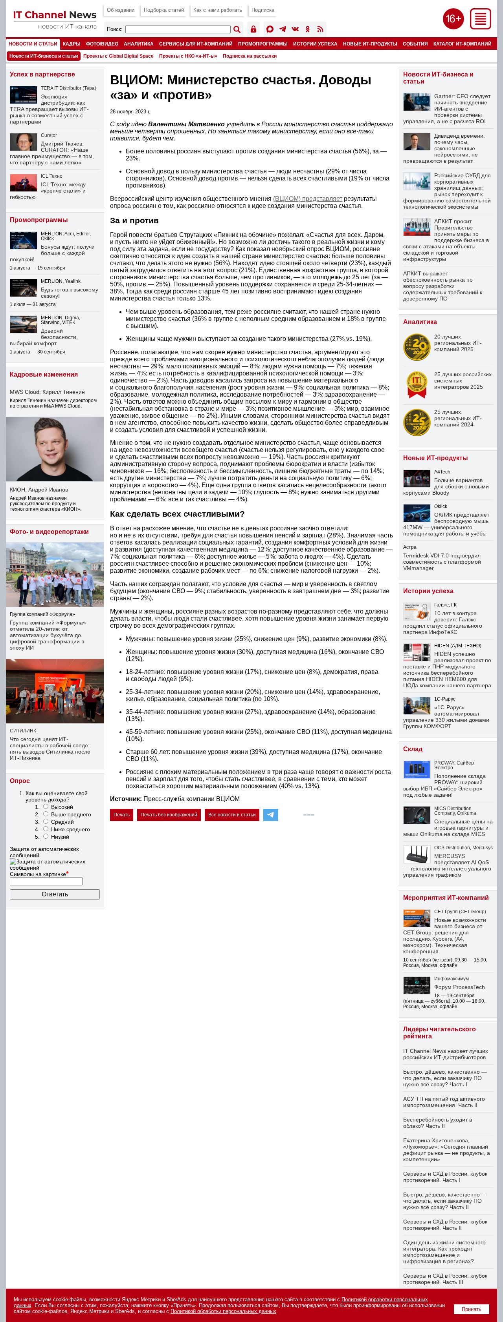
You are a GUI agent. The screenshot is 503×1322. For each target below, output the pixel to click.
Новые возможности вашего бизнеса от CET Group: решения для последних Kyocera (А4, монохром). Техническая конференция (444, 935)
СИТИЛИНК (23, 730)
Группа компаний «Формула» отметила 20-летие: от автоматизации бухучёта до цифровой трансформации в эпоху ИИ (48, 635)
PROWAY (444, 763)
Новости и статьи (33, 43)
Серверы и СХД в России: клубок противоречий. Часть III (445, 1279)
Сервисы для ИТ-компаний (196, 43)
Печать (122, 814)
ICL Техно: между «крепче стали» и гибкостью (48, 190)
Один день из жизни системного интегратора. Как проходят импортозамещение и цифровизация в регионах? (444, 1251)
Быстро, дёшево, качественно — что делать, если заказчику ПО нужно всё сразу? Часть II (445, 1200)
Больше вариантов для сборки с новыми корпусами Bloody (446, 486)
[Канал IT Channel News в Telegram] (282, 30)
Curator (49, 135)
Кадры (72, 43)
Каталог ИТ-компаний (462, 43)
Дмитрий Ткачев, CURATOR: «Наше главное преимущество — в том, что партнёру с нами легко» (52, 153)
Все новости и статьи (232, 814)
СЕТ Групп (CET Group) (460, 911)
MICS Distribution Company (453, 811)
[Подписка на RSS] (320, 30)
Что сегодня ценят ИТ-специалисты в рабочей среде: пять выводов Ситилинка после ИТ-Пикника (50, 748)
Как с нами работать (217, 10)
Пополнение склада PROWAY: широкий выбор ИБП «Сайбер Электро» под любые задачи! (444, 785)
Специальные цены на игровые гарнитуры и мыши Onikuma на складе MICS (448, 827)
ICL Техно (51, 176)
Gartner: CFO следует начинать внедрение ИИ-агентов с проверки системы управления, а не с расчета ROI (446, 108)
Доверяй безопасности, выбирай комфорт (44, 337)
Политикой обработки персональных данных (223, 1311)
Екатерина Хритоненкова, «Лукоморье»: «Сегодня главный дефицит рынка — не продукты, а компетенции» (446, 1149)
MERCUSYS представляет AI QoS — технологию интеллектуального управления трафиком (447, 865)
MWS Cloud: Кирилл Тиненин (47, 392)
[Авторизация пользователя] (253, 30)
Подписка (263, 10)
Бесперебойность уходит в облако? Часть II (437, 1122)
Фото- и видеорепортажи (49, 531)
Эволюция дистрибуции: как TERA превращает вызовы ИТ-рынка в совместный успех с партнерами (49, 109)
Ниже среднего (70, 829)
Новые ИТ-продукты (370, 43)
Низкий (60, 837)
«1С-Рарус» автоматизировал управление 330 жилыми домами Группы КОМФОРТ (446, 716)
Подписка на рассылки (250, 56)
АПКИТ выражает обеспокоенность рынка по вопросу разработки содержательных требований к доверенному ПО (442, 286)
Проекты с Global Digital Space (118, 56)
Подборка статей (164, 10)
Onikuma (466, 813)
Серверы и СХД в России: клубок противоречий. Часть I (445, 1177)
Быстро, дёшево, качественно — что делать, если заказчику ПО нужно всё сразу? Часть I (445, 1078)
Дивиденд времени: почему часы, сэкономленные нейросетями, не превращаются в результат (444, 148)
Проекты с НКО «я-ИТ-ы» (188, 56)
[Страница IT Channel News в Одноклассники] (307, 30)
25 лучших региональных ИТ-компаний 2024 (458, 418)
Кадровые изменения (44, 374)
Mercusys (482, 847)
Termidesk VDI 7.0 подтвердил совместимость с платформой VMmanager (442, 561)
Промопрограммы (263, 43)
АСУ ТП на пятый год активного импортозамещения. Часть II (444, 1102)
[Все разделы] (480, 27)
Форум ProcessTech (459, 987)
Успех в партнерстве (42, 74)
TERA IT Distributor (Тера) (68, 88)
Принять (471, 1309)
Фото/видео (102, 43)
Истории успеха (315, 43)
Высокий (62, 807)
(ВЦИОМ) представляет (307, 198)
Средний (62, 822)
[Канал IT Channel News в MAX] (270, 30)
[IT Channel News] (55, 26)
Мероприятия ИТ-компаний (446, 897)
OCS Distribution (452, 847)
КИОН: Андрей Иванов (39, 489)
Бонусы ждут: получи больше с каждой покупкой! (52, 253)
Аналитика (139, 43)
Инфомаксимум (451, 978)
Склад (412, 749)
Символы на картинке (39, 874)
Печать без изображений (169, 814)
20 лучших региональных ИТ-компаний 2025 (458, 342)
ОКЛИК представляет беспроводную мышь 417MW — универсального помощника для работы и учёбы (446, 524)
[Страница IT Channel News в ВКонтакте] (295, 30)
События (415, 43)
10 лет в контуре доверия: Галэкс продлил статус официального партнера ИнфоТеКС (442, 622)
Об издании (120, 10)
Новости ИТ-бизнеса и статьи (43, 56)
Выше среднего (71, 814)
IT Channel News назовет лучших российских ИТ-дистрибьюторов (445, 1054)
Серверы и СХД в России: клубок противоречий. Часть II (445, 1224)
